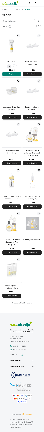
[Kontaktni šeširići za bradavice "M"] (32, 45)
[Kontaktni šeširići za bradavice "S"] (32, 91)
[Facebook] (18, 354)
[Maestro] (14, 395)
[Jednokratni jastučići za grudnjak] (12, 91)
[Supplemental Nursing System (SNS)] (32, 180)
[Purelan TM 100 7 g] (12, 45)
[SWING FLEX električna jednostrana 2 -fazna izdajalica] (12, 223)
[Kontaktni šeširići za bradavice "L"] (12, 134)
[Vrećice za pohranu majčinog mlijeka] (12, 269)
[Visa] (22, 395)
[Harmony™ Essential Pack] (32, 223)
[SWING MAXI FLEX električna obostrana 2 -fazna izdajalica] (32, 134)
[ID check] (18, 398)
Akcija (5, 26)
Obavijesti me (32, 74)
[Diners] (28, 395)
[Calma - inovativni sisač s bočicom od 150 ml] (12, 180)
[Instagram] (21, 354)
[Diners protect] (29, 398)
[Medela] (22, 375)
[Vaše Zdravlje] (10, 3)
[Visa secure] (26, 398)
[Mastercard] (18, 395)
